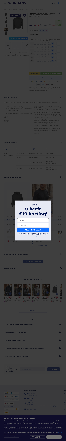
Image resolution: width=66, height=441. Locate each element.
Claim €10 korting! (33, 230)
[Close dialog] (49, 202)
